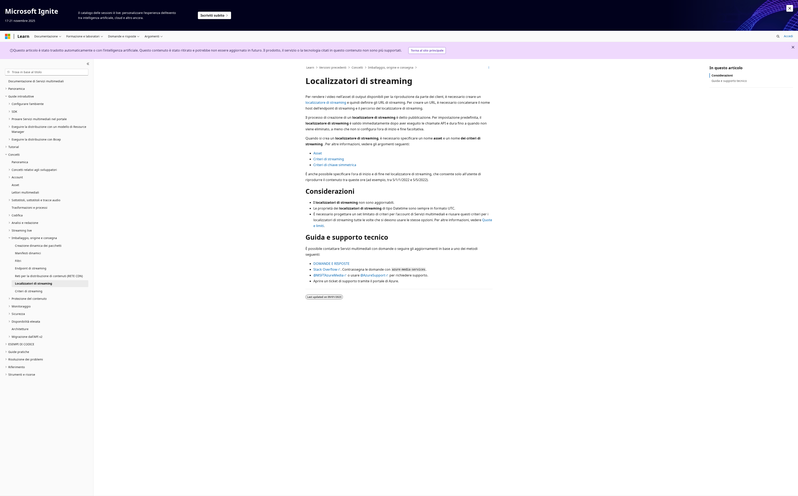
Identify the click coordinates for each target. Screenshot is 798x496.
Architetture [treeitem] (20, 329)
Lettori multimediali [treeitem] (25, 192)
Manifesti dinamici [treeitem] (28, 253)
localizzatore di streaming (325, 102)
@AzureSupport (372, 275)
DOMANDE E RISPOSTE (331, 263)
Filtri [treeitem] (18, 261)
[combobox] (46, 72)
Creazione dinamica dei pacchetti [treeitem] (38, 246)
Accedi (788, 36)
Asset (317, 153)
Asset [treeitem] (15, 185)
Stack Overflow (325, 269)
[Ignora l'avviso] (789, 8)
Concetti (357, 67)
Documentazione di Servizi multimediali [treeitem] (36, 81)
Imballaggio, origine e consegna (390, 67)
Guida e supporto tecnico (729, 81)
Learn (310, 67)
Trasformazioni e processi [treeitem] (29, 208)
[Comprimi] (88, 64)
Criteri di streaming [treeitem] (28, 291)
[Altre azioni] (489, 67)
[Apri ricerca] (778, 36)
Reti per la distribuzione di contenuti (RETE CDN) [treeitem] (49, 276)
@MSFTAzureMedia (328, 275)
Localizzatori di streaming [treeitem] (33, 283)
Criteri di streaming (328, 159)
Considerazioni (722, 75)
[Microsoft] (7, 36)
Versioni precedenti (332, 67)
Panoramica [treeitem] (20, 162)
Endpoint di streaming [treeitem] (30, 268)
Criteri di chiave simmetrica (334, 165)
